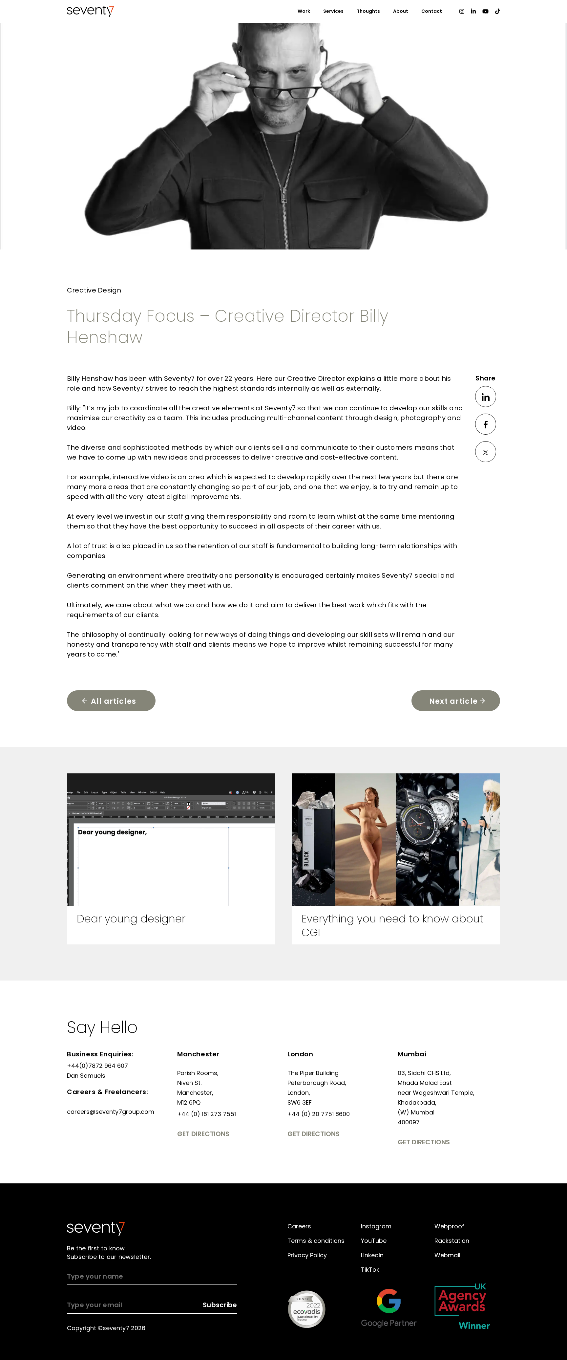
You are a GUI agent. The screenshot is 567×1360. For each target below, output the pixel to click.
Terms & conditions (316, 1241)
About (400, 11)
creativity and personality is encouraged (255, 575)
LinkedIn (372, 1255)
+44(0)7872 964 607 (97, 1066)
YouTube (374, 1241)
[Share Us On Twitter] (485, 451)
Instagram (376, 1226)
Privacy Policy (307, 1255)
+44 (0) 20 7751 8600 (318, 1114)
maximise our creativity (106, 417)
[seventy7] (96, 1229)
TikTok (370, 1269)
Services (333, 11)
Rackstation (451, 1241)
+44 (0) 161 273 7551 (206, 1114)
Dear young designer (131, 919)
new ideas (170, 457)
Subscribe (220, 1304)
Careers (299, 1226)
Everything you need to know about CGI (392, 925)
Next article (453, 701)
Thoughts (368, 11)
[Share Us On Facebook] (485, 424)
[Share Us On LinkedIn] (485, 396)
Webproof (449, 1226)
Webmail (447, 1255)
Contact (431, 11)
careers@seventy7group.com (110, 1112)
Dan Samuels (86, 1075)
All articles (113, 701)
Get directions (203, 1133)
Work (304, 11)
